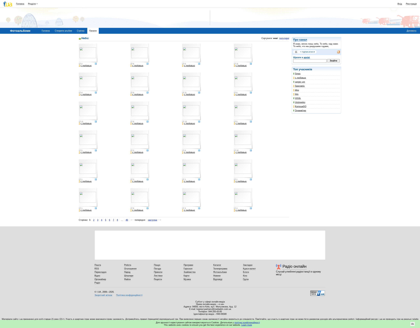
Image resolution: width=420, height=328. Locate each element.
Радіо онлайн (294, 266)
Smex (298, 73)
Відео (97, 275)
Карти (186, 275)
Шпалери (128, 275)
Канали (93, 30)
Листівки (158, 275)
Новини (216, 275)
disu (297, 90)
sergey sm (300, 82)
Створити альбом (63, 30)
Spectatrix (300, 86)
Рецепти (158, 279)
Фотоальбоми (220, 272)
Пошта (97, 265)
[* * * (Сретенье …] (88, 197)
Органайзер (100, 279)
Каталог (217, 265)
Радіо (97, 282)
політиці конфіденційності (247, 322)
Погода (157, 268)
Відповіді (217, 279)
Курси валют (249, 268)
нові (275, 38)
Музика (187, 279)
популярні (284, 38)
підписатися (307, 52)
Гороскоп (188, 268)
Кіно (245, 275)
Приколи (158, 272)
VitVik (298, 98)
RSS (96, 268)
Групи (246, 279)
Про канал (300, 39)
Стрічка (80, 30)
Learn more (246, 325)
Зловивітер (300, 110)
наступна (152, 220)
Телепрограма (220, 268)
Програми (188, 265)
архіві (307, 57)
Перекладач (100, 272)
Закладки (247, 265)
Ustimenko (300, 102)
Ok (412, 324)
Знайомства (189, 272)
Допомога (411, 30)
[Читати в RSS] (337, 52)
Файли (127, 279)
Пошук (157, 265)
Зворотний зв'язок (103, 295)
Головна (20, 4)
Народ (127, 272)
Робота (127, 265)
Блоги (246, 272)
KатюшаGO (300, 106)
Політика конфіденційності (129, 295)
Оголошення (130, 268)
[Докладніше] (96, 64)
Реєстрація (411, 4)
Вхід (400, 4)
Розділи (32, 4)
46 (127, 220)
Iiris (296, 94)
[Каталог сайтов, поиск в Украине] (317, 292)
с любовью (300, 78)
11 (296, 51)
